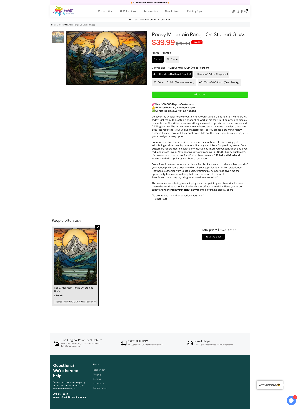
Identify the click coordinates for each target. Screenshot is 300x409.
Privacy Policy (100, 388)
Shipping (97, 374)
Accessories (151, 11)
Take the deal (213, 236)
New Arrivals (172, 11)
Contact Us (98, 383)
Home (53, 25)
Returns (97, 379)
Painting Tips (194, 11)
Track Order (99, 370)
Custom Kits (105, 11)
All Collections (128, 11)
